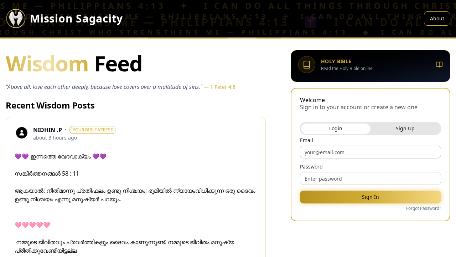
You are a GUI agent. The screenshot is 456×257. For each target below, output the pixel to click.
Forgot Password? (423, 208)
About (437, 18)
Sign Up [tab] (405, 128)
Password (311, 166)
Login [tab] (335, 128)
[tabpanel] (370, 175)
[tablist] (370, 128)
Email (306, 140)
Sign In (370, 196)
